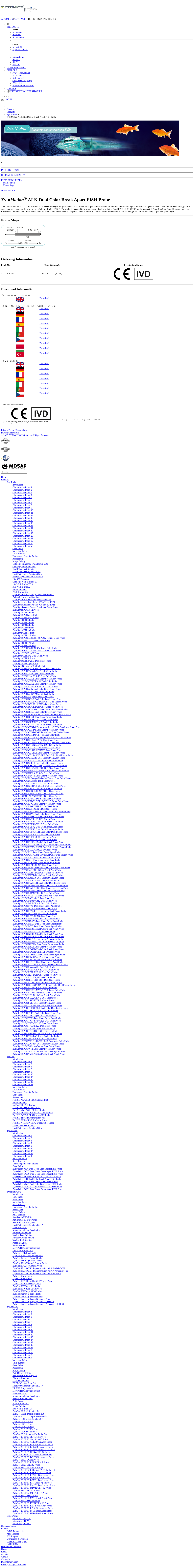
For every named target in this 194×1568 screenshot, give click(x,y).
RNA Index (17, 1199)
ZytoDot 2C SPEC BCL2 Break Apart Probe (32, 1444)
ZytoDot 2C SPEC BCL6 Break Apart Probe (32, 1447)
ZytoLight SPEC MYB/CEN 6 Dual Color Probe (34, 908)
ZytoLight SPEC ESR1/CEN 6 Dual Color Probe (34, 809)
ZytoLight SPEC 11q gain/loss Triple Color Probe (34, 671)
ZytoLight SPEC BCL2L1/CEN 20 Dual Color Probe (36, 704)
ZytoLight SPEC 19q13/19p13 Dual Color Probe (34, 676)
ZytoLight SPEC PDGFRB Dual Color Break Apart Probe (38, 954)
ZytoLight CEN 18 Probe (24, 645)
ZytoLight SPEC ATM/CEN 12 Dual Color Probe (35, 686)
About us (5, 1554)
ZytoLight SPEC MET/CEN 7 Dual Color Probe (34, 903)
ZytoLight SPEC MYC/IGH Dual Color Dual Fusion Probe (39, 911)
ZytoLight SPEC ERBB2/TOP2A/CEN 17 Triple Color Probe (40, 801)
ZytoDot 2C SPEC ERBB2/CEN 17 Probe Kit (33, 1470)
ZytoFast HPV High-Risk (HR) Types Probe (32, 1281)
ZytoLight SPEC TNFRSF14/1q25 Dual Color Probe (36, 1021)
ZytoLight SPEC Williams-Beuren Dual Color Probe (36, 1046)
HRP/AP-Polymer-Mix (22, 1388)
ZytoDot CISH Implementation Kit (28, 1414)
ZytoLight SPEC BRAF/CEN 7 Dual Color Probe (35, 719)
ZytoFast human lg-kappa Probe (26, 1294)
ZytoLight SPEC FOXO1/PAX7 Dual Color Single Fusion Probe (41, 847)
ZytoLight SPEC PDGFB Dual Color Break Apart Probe (38, 949)
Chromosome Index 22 (22, 541)
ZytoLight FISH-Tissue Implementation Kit (31, 599)
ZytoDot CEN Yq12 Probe (24, 1431)
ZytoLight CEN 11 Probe (23, 633)
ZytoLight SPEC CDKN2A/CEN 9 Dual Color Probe (36, 745)
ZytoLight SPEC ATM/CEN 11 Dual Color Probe (34, 681)
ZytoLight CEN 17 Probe (24, 643)
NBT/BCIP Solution (21, 1232)
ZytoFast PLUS (14, 1192)
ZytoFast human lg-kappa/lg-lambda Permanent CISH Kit (38, 1304)
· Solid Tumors (8, 183)
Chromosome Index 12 (22, 515)
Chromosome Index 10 (22, 510)
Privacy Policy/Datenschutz (13, 1564)
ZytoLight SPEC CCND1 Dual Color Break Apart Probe (38, 730)
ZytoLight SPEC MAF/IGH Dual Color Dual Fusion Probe (39, 883)
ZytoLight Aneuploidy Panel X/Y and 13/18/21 (33, 604)
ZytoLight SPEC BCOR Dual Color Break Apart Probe (37, 707)
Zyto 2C (18, 47)
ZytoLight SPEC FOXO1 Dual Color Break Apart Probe (38, 842)
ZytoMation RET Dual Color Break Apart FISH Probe (37, 1186)
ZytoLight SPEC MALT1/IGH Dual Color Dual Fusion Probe (40, 888)
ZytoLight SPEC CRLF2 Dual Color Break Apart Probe (37, 760)
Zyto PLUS (20, 49)
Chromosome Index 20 (22, 536)
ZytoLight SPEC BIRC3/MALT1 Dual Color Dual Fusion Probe (41, 714)
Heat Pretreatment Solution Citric (27, 574)
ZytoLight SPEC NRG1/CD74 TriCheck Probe (33, 931)
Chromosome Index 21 (22, 538)
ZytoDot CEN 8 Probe (22, 1424)
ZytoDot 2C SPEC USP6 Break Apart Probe (32, 1513)
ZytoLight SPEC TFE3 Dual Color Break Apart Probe (36, 1018)
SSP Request (18, 78)
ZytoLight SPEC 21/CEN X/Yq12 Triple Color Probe (36, 650)
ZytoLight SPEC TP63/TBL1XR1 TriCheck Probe (35, 1031)
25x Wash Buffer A (21, 587)
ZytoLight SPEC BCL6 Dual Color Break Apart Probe (37, 712)
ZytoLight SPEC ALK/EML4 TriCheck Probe (33, 694)
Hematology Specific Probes (25, 556)
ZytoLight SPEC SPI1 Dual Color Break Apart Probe (36, 995)
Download (44, 298)
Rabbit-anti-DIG (19, 1245)
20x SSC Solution (20, 579)
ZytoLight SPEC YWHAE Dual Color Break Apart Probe (38, 1054)
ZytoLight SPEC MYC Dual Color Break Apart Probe (36, 926)
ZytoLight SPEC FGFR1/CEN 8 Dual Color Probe (35, 824)
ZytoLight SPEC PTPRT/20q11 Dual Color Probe (35, 972)
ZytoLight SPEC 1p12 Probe (25, 610)
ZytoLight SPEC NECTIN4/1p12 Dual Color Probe (36, 918)
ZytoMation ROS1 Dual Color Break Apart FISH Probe (37, 1189)
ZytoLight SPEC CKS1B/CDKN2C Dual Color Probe (37, 750)
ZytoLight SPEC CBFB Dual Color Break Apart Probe (37, 724)
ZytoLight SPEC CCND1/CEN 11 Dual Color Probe (36, 735)
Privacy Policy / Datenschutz (14, 430)
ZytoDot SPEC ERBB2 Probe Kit (27, 1467)
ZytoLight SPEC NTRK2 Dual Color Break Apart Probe (38, 934)
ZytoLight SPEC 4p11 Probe (25, 617)
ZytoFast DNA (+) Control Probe (27, 1258)
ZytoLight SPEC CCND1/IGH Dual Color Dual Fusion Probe (40, 732)
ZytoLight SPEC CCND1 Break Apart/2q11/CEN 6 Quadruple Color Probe (46, 727)
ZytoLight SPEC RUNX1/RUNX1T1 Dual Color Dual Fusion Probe (43, 985)
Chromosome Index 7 (22, 502)
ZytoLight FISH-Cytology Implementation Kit (33, 594)
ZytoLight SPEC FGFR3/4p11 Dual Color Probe (34, 837)
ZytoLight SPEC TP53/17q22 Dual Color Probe (34, 1026)
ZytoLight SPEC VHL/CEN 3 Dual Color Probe (34, 1038)
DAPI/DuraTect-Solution (23, 569)
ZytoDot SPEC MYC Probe (25, 1495)
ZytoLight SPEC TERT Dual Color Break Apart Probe (37, 1013)
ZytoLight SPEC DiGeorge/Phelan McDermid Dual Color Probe (41, 778)
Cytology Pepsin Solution (24, 566)
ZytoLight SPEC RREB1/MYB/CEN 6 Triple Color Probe (39, 990)
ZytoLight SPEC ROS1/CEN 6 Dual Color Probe (34, 987)
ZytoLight (11, 482)
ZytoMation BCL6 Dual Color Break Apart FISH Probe (37, 1174)
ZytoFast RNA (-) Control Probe (27, 1266)
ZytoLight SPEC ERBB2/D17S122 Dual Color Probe (36, 798)
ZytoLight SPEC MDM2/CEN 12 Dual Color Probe (36, 893)
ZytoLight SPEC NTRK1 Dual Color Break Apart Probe (38, 929)
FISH (16, 34)
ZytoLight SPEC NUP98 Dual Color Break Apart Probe (37, 939)
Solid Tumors (18, 553)
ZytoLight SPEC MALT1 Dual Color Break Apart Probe (38, 895)
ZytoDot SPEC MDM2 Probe (25, 1490)
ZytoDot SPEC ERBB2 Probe (26, 1465)
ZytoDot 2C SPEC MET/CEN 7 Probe (30, 1493)
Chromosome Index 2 (22, 490)
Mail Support (18, 75)
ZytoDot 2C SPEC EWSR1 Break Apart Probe (33, 1475)
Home (4, 477)
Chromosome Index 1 (22, 487)
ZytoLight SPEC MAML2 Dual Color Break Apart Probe (38, 890)
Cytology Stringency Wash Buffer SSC (30, 564)
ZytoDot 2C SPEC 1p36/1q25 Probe (29, 1437)
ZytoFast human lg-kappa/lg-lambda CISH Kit (33, 1301)
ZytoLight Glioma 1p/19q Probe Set (28, 666)
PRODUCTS (13, 27)
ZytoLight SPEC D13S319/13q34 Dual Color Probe (36, 773)
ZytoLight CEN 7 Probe (23, 622)
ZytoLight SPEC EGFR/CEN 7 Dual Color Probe (35, 783)
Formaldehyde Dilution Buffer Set (27, 576)
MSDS (8, 361)
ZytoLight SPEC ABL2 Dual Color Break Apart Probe (37, 684)
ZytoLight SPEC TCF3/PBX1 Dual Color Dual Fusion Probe (40, 1008)
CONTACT (19, 19)
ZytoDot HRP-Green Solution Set (27, 1255)
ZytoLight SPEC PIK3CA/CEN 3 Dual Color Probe (36, 957)
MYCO (16, 64)
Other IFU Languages (22, 80)
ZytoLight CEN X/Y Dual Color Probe (30, 656)
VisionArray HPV (20, 1521)
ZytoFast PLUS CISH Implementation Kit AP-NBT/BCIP (38, 1268)
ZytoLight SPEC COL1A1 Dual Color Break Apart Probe (38, 753)
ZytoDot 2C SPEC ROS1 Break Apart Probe (32, 1508)
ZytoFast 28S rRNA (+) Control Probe (29, 1263)
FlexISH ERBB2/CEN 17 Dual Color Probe (32, 1112)
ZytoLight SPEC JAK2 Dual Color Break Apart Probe (37, 870)
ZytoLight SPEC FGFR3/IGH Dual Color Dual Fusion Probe (40, 832)
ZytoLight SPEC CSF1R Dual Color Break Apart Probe (37, 763)
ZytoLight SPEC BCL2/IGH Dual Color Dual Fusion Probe (39, 701)
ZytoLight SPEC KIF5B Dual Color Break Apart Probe (37, 875)
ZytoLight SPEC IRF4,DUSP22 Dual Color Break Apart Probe (41, 867)
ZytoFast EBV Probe (22, 1278)
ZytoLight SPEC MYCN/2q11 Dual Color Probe (34, 913)
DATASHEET (11, 295)
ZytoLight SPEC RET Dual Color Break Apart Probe (36, 975)
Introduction (17, 485)
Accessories (17, 559)
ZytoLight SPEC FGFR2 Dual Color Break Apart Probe (37, 827)
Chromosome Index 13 (22, 518)
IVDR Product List (21, 73)
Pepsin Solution (19, 589)
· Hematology (7, 185)
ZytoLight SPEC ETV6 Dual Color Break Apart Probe (37, 814)
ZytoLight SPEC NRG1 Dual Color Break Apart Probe (37, 924)
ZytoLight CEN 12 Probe (24, 635)
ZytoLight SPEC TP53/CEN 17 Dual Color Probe (35, 1023)
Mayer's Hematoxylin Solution (26, 1248)
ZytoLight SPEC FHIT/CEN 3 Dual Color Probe (34, 839)
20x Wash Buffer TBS (22, 584)
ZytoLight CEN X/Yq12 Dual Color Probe (31, 661)
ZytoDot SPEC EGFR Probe (25, 1460)
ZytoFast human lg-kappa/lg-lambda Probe (31, 1299)
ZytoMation (12, 1130)
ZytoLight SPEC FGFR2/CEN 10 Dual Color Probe (36, 834)
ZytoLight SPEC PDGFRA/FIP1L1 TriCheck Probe (36, 952)
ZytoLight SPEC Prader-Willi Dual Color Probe (34, 967)
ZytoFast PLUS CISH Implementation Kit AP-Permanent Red (40, 1271)
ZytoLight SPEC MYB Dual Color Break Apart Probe (36, 906)
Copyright (5, 1559)
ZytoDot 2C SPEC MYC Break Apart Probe (32, 1498)
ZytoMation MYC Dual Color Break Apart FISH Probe (37, 1184)
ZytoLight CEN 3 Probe (23, 612)
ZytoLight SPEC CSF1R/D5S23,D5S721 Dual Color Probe (39, 765)
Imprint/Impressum (9, 1562)
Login (4, 1551)
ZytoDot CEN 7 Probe (22, 1421)
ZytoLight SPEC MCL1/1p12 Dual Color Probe (34, 898)
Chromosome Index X (22, 543)
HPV (15, 62)
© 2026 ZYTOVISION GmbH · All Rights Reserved (25, 435)
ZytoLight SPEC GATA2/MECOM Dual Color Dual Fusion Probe (42, 855)
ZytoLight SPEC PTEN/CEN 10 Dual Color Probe (35, 969)
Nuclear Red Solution (22, 1240)
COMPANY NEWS (16, 67)
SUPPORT (12, 70)
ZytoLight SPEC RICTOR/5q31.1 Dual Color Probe (36, 980)
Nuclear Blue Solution (22, 1235)
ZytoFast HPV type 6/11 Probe (26, 1286)
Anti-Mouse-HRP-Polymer (24, 1220)
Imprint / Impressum (10, 432)
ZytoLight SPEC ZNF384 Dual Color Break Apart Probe (38, 1043)
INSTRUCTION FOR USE (17, 306)
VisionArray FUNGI (21, 1523)
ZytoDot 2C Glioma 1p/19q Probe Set (29, 1434)
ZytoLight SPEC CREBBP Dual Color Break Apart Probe (38, 758)
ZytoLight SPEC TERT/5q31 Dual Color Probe (34, 1015)
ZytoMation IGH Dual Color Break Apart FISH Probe (36, 1179)
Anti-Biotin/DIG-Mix (22, 1217)
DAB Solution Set (20, 1380)
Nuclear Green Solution (23, 1237)
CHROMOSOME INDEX (13, 175)
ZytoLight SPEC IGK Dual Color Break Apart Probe (36, 862)
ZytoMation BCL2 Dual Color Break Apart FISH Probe (37, 1171)
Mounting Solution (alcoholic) (25, 1230)
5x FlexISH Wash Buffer (23, 1105)
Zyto (17, 32)
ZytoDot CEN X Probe (23, 1426)
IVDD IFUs (17, 83)
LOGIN (8, 99)
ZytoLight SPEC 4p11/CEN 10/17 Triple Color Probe (36, 668)
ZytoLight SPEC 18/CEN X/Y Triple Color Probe (35, 648)
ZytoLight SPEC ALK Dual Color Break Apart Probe (36, 689)
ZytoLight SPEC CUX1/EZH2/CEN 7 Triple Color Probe (38, 768)
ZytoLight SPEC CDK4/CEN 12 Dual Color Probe (35, 740)
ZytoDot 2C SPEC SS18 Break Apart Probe (32, 1511)
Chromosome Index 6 (22, 500)
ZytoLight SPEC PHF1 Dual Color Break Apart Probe (37, 959)
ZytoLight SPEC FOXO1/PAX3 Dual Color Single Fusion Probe (41, 844)
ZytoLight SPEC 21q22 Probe (26, 653)
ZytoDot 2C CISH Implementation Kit (29, 1416)
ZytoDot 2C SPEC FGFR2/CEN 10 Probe (31, 1477)
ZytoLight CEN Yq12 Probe (25, 663)
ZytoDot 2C (12, 1306)
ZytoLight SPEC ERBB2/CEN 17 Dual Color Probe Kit (37, 793)
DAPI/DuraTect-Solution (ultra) (26, 571)
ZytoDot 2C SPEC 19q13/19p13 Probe (30, 1439)
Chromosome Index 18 (22, 530)
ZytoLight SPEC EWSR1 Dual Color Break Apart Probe (38, 816)
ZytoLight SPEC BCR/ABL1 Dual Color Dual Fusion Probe (39, 709)
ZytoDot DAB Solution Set (24, 1253)
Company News (8, 1526)
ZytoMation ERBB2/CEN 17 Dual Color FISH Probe (36, 1176)
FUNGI (16, 59)
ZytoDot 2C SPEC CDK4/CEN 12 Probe (31, 1452)
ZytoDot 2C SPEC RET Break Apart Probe (32, 1505)
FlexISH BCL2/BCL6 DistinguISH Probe (31, 1115)
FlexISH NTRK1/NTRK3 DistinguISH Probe (33, 1123)
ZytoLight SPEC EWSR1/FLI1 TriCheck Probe (34, 819)
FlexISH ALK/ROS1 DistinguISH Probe (30, 1100)
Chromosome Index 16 (22, 525)
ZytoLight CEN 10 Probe (24, 630)
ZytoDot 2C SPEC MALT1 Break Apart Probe (33, 1485)
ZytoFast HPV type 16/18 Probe (27, 1289)
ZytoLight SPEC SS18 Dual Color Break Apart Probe (36, 1003)
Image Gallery (18, 561)
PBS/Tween (17, 1401)
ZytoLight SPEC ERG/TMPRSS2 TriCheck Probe (35, 806)
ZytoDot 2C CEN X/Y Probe (25, 1429)
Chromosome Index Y (22, 546)
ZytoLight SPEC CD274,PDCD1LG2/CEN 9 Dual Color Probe (41, 737)
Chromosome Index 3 (22, 492)
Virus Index (17, 1197)
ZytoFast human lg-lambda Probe (27, 1296)
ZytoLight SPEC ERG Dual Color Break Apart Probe (36, 804)
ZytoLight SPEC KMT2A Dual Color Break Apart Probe (38, 878)
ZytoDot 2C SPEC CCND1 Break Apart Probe (33, 1449)
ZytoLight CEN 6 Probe (23, 620)
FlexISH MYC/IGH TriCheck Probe (28, 1110)
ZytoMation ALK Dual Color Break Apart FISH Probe (37, 1169)
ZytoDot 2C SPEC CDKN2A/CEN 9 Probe (32, 1454)
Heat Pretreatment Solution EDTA (27, 1225)
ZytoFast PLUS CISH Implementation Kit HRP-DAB (36, 1273)
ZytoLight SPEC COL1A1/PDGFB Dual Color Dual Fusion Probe (42, 755)
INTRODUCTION (10, 170)
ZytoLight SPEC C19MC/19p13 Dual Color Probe (35, 722)
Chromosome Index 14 (22, 520)
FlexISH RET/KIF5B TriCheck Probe (29, 1120)
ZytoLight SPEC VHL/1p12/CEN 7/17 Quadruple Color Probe (41, 1041)
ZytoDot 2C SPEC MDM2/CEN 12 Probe (31, 1488)
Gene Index (17, 548)
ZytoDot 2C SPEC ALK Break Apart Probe (32, 1442)
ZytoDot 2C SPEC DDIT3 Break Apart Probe (33, 1457)
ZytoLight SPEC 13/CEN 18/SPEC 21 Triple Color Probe (38, 638)
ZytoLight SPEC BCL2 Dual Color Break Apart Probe (37, 699)
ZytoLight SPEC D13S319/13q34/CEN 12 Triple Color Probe (40, 770)
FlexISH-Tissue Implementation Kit (28, 1118)
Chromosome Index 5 (22, 497)
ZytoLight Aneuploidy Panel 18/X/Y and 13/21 (33, 602)
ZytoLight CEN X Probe (23, 658)
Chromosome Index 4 (22, 495)
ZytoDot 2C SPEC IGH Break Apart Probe (32, 1483)
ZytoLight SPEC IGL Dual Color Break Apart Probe (36, 857)
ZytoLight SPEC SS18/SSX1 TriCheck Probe (33, 1000)
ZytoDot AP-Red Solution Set (25, 1411)
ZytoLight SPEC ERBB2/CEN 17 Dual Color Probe (36, 791)
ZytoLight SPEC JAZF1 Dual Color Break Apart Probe (37, 872)
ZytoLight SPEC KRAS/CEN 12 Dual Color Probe (35, 880)
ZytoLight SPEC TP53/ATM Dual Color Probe (33, 1028)
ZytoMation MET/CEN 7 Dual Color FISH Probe (35, 1181)
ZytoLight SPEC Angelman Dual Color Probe (33, 696)
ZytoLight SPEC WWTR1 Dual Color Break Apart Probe (38, 1051)
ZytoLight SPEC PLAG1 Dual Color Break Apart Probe (37, 962)
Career (4, 1549)
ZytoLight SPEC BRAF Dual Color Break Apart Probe (37, 717)
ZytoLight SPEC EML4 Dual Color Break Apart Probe (37, 788)
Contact (4, 1557)
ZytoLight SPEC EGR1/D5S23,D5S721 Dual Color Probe (39, 786)
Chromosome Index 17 (22, 528)
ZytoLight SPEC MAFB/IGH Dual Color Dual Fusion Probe (40, 885)
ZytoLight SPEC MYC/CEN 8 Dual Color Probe (34, 916)
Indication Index (19, 551)
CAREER (11, 88)
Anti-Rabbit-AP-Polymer (23, 1222)
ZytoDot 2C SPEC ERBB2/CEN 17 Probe (31, 1472)
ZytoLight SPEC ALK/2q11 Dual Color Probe (33, 691)
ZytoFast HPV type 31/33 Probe (27, 1291)
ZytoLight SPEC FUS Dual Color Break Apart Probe (36, 852)
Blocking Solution (20, 1378)
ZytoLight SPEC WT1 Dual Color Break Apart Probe (36, 1049)
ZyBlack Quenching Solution (25, 597)
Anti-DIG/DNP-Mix (21, 1373)
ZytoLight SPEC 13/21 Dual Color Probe (31, 640)
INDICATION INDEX (11, 180)
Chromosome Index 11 (22, 513)
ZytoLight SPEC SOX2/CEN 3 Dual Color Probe (35, 998)
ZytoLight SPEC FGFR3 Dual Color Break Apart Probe (37, 829)
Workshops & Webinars (23, 85)
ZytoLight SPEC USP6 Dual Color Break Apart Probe (37, 1033)
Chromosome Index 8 (22, 505)
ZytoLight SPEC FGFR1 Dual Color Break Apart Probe (37, 821)
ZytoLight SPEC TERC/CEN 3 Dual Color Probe (35, 1010)
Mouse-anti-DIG (19, 1227)
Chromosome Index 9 (22, 508)
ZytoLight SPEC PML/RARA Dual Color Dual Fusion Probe (40, 964)
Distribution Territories (11, 1546)
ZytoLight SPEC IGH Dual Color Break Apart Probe (36, 860)
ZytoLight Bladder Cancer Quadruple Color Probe (35, 607)
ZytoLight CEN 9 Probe (23, 627)
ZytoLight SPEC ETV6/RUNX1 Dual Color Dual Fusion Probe (41, 811)
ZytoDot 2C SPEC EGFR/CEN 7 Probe (30, 1462)
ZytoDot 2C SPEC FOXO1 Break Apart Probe (33, 1480)
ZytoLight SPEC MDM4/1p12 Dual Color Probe (34, 901)
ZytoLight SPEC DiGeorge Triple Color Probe (33, 781)
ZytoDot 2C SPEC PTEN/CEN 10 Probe (31, 1503)
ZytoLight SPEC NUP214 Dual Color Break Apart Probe (38, 944)
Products (5, 479)
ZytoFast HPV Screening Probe (26, 1283)
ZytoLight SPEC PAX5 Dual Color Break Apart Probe (37, 947)
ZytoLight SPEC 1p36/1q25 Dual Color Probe (33, 673)
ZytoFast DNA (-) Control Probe (27, 1260)
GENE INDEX (8, 190)
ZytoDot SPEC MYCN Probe (26, 1500)
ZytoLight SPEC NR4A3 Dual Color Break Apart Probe (37, 921)
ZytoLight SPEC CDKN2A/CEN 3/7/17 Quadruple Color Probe (41, 742)
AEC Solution (18, 1215)
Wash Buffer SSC (20, 592)
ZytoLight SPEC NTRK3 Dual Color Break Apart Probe (38, 936)
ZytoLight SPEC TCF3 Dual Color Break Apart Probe (37, 1005)
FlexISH (10, 1056)
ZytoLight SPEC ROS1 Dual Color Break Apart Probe (37, 982)
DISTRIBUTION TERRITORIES (26, 91)
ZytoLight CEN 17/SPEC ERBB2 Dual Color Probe (36, 796)
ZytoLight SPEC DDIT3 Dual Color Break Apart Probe (37, 775)
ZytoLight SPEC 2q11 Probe (25, 615)
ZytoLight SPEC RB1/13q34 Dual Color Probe (33, 977)
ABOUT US (7, 19)
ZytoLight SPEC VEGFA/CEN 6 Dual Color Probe (35, 1036)
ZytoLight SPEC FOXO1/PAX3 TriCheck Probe (34, 850)
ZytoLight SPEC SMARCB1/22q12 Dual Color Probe (37, 992)
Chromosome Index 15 (22, 523)
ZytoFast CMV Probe (22, 1276)
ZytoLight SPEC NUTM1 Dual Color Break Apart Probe (38, 941)
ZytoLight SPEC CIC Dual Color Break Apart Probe (36, 747)
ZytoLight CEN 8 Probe (23, 625)
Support (4, 1528)
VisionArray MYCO (21, 1518)
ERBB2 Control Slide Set (24, 1383)
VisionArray (12, 1516)
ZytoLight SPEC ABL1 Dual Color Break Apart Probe (37, 679)
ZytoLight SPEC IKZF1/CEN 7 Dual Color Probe (35, 865)
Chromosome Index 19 (22, 533)
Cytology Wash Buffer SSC (24, 582)
